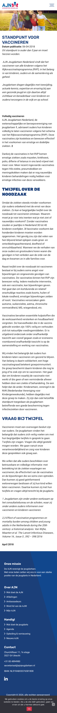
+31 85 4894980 (12, 661)
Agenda (10, 629)
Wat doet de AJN (14, 592)
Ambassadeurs (13, 601)
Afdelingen (11, 597)
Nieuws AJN (12, 638)
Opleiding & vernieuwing (18, 633)
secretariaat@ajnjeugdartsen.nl (19, 665)
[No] (53, 704)
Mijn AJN (10, 610)
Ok (29, 709)
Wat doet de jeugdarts (17, 624)
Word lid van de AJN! (16, 606)
